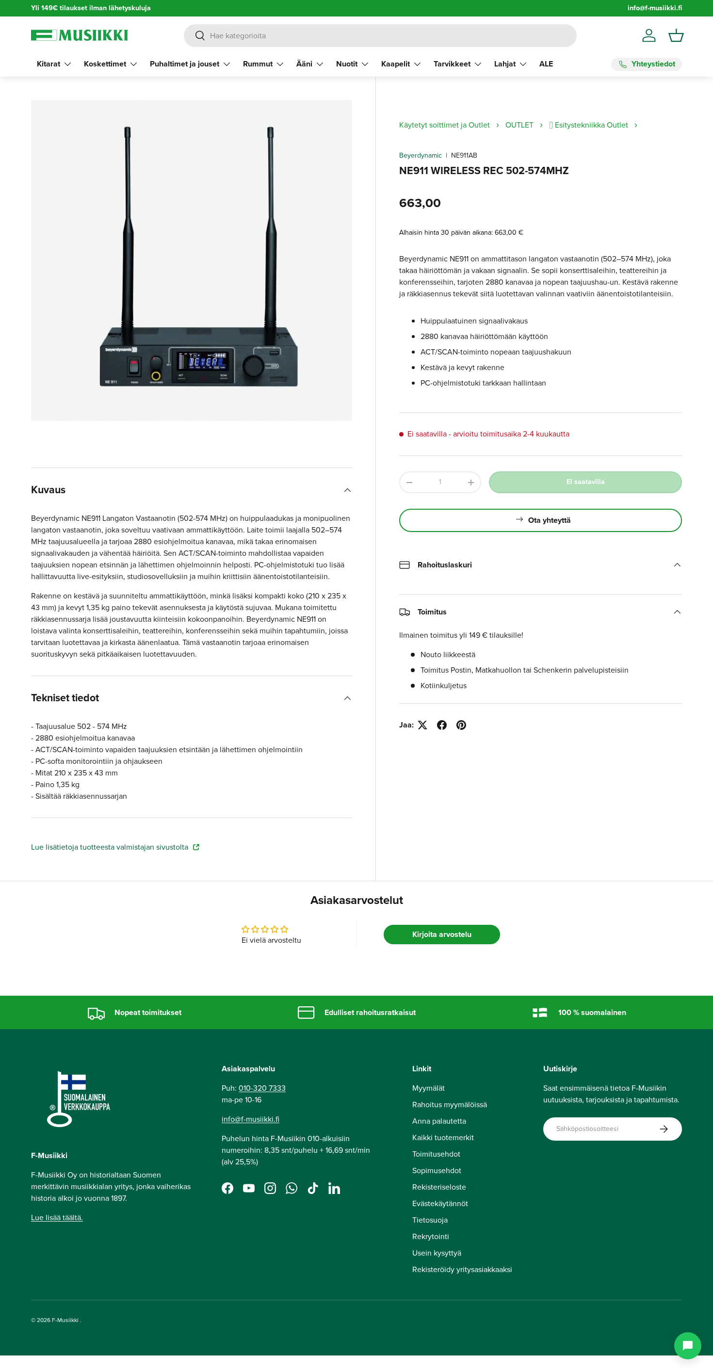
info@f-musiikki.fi (655, 8)
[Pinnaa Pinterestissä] (461, 725)
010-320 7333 (262, 1088)
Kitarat (48, 63)
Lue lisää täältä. (57, 1217)
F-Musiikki (65, 1320)
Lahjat (505, 63)
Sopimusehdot (436, 1170)
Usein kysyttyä (436, 1252)
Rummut (258, 63)
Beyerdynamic (420, 155)
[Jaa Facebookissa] (442, 725)
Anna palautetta (439, 1121)
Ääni (304, 63)
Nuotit (346, 63)
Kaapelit (395, 63)
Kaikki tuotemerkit (443, 1137)
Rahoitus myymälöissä (449, 1104)
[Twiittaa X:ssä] (422, 725)
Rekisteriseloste (439, 1187)
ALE (546, 63)
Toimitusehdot (436, 1154)
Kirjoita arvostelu (441, 934)
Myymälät (428, 1088)
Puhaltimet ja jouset (184, 63)
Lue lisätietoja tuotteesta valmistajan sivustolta (110, 847)
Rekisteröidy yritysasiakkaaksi (462, 1269)
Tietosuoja (430, 1220)
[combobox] (380, 35)
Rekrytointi (430, 1236)
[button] (676, 35)
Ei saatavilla (586, 482)
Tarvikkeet (452, 63)
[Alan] (687, 1345)
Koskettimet (105, 63)
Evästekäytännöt (440, 1203)
